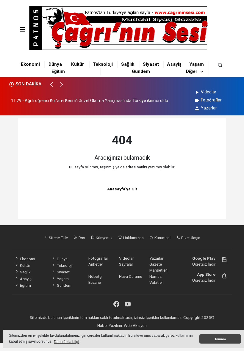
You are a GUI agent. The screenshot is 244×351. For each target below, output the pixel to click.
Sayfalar (126, 264)
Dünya (55, 64)
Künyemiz (103, 237)
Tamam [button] (220, 339)
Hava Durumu (130, 276)
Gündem (141, 71)
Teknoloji (103, 64)
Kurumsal (162, 237)
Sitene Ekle (58, 237)
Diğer (191, 71)
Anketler (95, 264)
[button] (54, 87)
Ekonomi (30, 64)
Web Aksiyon (135, 325)
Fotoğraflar (211, 100)
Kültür (77, 64)
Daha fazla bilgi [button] (66, 342)
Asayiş (174, 64)
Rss (81, 237)
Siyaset (151, 64)
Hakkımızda (133, 237)
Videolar (208, 92)
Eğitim (58, 71)
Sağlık (127, 64)
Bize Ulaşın (190, 237)
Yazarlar (209, 108)
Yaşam (196, 64)
